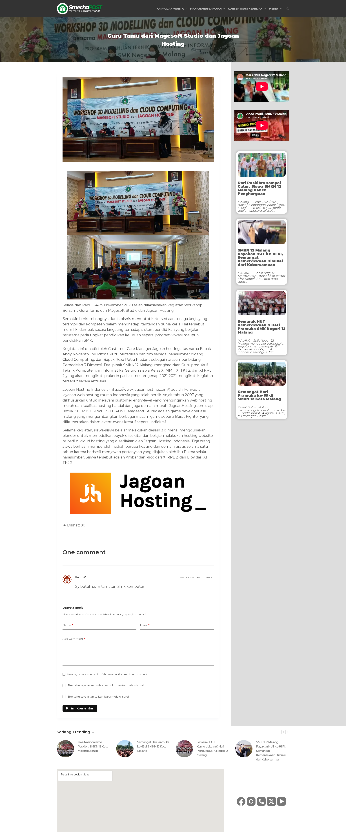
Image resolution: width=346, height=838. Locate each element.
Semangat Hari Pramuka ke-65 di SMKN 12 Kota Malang (259, 395)
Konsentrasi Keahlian (245, 8)
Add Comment (74, 638)
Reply (209, 577)
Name (68, 625)
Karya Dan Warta (170, 8)
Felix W (80, 577)
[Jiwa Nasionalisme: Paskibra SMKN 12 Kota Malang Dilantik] (65, 748)
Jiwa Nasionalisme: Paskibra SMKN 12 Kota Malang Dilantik (93, 746)
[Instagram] (251, 801)
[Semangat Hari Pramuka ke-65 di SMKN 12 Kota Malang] (125, 748)
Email (145, 625)
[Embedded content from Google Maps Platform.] (140, 800)
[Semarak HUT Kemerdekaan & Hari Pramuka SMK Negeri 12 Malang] (184, 748)
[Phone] (261, 801)
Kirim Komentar (80, 708)
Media (273, 8)
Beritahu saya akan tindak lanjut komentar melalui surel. (106, 685)
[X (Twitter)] (271, 801)
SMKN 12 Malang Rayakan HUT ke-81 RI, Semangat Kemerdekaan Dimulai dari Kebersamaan (260, 257)
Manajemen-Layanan (206, 8)
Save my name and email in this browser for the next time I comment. (107, 674)
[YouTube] (281, 801)
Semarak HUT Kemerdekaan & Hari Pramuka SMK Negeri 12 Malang (261, 327)
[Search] (288, 8)
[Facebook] (241, 801)
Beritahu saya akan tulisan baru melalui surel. (98, 696)
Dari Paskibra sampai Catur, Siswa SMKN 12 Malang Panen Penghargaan (259, 188)
